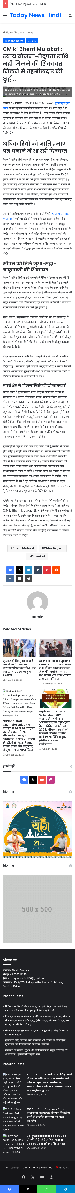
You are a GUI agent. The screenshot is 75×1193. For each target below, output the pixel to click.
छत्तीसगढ (32, 40)
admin (37, 616)
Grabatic (64, 1167)
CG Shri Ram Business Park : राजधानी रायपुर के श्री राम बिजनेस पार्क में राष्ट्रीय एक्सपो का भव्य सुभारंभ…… (48, 1115)
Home (9, 32)
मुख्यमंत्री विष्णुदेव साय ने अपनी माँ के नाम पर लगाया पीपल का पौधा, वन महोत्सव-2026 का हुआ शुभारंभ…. (19, 668)
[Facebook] (10, 570)
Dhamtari (38, 556)
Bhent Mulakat (23, 548)
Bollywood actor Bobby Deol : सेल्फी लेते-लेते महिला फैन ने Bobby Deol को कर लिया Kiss (47, 1140)
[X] (19, 570)
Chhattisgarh (53, 548)
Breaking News (24, 32)
